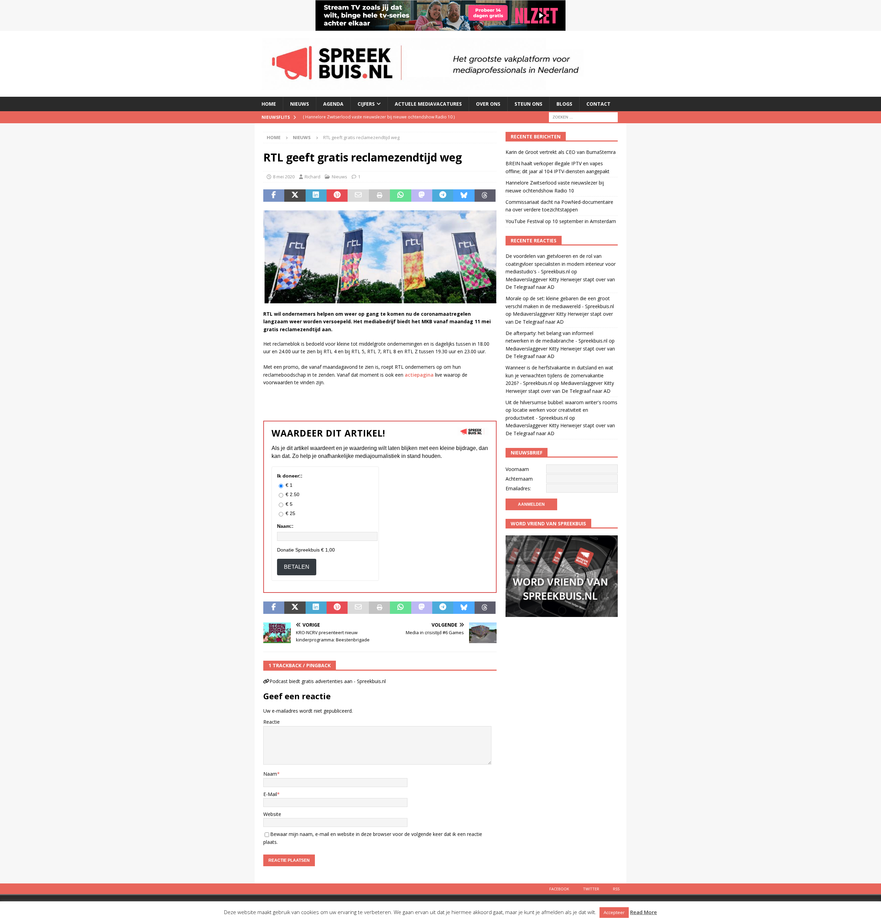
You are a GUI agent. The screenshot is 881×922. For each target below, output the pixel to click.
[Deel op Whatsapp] (400, 195)
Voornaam (517, 469)
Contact (598, 104)
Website (272, 814)
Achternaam (519, 478)
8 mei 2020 (284, 177)
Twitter (591, 888)
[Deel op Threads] (485, 195)
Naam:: (285, 526)
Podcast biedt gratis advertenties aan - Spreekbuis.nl (327, 681)
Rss (616, 888)
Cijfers (366, 104)
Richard (312, 177)
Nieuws (299, 104)
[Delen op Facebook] (273, 195)
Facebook (559, 888)
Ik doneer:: (289, 476)
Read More (643, 912)
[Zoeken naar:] (583, 116)
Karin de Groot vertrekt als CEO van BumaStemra (561, 152)
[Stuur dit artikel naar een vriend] (358, 195)
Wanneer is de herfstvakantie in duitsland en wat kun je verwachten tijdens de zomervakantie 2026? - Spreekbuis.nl (559, 375)
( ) (379, 117)
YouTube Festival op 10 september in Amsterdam (561, 221)
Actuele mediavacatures (428, 104)
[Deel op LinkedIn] (316, 195)
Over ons (488, 104)
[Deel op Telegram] (442, 195)
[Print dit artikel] (379, 195)
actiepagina (419, 374)
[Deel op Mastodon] (421, 195)
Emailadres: (518, 488)
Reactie (271, 722)
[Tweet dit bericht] (294, 195)
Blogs (564, 104)
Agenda (333, 104)
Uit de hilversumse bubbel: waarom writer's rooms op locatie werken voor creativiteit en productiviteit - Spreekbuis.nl (561, 410)
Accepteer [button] (614, 912)
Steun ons (528, 104)
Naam (270, 774)
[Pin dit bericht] (337, 195)
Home (269, 104)
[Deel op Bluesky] (463, 195)
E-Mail (270, 794)
